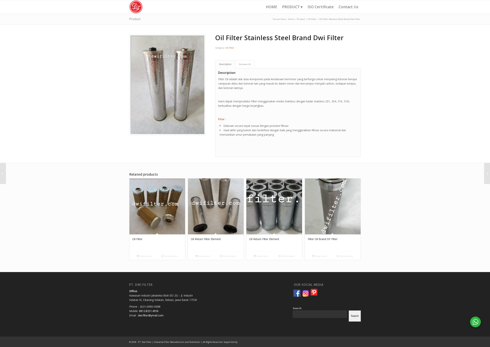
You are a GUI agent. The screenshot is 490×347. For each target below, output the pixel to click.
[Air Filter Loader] (3, 173)
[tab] (225, 64)
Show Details (170, 256)
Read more (145, 256)
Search (297, 308)
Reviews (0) (245, 64)
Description (225, 64)
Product (134, 19)
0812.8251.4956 (148, 311)
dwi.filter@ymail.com (150, 315)
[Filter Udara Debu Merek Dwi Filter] (487, 173)
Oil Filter (229, 47)
